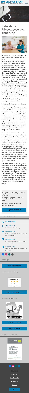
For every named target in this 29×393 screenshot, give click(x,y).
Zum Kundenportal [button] (14, 266)
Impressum (14, 371)
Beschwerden (14, 381)
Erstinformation (14, 378)
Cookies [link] (14, 385)
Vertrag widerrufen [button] (14, 389)
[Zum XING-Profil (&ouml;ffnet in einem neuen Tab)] (9, 254)
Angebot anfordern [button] (14, 210)
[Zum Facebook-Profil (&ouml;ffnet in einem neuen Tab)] (3, 254)
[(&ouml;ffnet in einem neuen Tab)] (14, 349)
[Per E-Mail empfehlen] (12, 254)
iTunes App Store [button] (14, 322)
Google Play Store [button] (14, 328)
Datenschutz (14, 374)
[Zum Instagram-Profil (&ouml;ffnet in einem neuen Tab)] (6, 254)
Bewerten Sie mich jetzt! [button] (14, 292)
